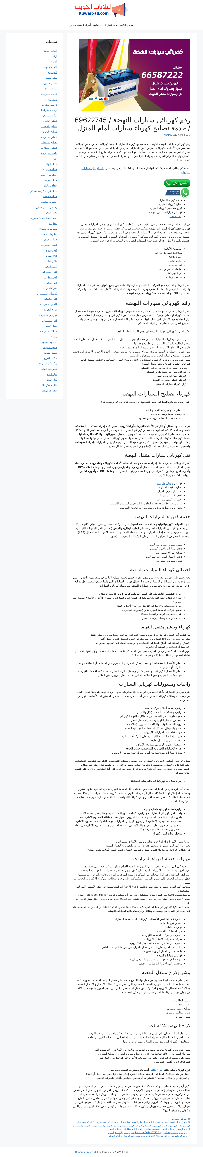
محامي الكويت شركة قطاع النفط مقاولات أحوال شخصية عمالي (101, 24)
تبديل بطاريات (165, 483)
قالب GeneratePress (86, 1152)
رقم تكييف (51, 212)
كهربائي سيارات (179, 1118)
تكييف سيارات (49, 153)
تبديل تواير (51, 99)
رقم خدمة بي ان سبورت (43, 217)
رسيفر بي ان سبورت (45, 207)
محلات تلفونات (48, 331)
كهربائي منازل (49, 320)
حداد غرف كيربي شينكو (44, 191)
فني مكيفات (50, 298)
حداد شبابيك (50, 185)
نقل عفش (51, 379)
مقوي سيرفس (49, 347)
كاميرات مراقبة (48, 304)
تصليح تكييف (50, 120)
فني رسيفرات (49, 271)
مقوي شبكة (50, 352)
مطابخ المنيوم (49, 341)
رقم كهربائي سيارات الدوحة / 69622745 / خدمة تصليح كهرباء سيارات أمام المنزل (148, 1135)
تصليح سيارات (123, 1122)
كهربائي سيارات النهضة (150, 1125)
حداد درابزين (50, 169)
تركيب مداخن (49, 115)
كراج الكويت (50, 309)
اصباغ (54, 61)
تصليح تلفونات (49, 126)
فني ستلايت (50, 277)
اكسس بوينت (49, 67)
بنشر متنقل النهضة (178, 1122)
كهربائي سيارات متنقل (105, 1125)
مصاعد (53, 336)
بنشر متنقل (176, 216)
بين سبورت (50, 88)
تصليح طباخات (49, 142)
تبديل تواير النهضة (140, 1122)
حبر (55, 158)
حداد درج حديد (49, 174)
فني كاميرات (50, 288)
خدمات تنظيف (49, 201)
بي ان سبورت (49, 83)
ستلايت (53, 223)
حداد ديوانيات (49, 180)
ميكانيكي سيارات (47, 363)
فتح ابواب (51, 250)
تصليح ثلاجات (49, 131)
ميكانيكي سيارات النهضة (119, 1129)
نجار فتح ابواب (49, 368)
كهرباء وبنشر (184, 1125)
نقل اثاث (52, 374)
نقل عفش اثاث (48, 385)
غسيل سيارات (49, 244)
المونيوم (52, 72)
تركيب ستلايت (49, 104)
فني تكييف (51, 266)
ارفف (54, 56)
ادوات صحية (50, 50)
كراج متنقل (156, 1069)
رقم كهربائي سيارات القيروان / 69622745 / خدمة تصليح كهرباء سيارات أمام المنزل (147, 1132)
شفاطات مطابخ (48, 228)
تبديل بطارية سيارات (158, 1122)
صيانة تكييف (50, 239)
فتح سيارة (51, 255)
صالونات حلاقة (49, 234)
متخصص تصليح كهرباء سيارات (146, 1129)
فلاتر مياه (52, 261)
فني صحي (51, 282)
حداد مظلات (50, 196)
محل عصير (51, 325)
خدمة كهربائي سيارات (106, 1122)
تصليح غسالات (49, 147)
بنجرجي (175, 638)
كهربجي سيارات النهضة (172, 1129)
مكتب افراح (50, 358)
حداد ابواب (51, 164)
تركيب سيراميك (48, 110)
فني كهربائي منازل (46, 293)
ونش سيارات (49, 390)
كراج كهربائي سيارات (84, 1122)
